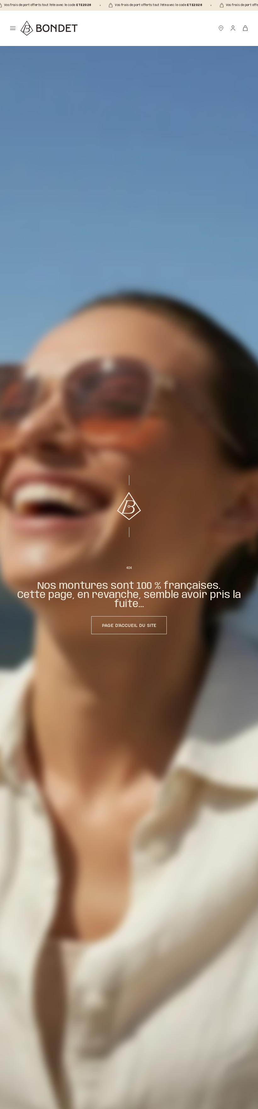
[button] (12, 28)
